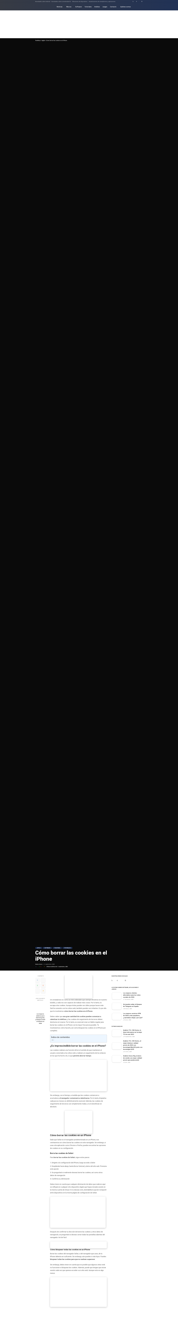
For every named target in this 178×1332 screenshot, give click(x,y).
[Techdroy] (40, 6)
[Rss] (142, 1)
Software (47, 948)
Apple (38, 948)
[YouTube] (138, 1)
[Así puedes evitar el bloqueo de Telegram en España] (116, 1006)
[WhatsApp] (39, 967)
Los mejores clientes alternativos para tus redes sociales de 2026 (132, 995)
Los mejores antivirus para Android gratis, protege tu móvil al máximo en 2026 (40, 1018)
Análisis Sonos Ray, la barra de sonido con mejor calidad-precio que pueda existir (132, 1058)
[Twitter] (135, 1)
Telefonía (57, 948)
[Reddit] (41, 967)
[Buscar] (142, 6)
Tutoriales (67, 948)
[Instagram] (136, 1)
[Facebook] (133, 1)
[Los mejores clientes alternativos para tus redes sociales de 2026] (116, 995)
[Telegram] (140, 1)
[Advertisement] (89, 24)
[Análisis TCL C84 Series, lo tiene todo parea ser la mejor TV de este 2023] (116, 1033)
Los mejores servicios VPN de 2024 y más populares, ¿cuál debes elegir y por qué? (133, 1016)
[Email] (44, 967)
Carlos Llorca (38, 964)
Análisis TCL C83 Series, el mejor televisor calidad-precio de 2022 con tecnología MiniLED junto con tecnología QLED (132, 1045)
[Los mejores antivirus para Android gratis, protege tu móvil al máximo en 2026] (40, 1007)
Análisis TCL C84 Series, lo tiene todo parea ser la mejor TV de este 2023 (132, 1032)
